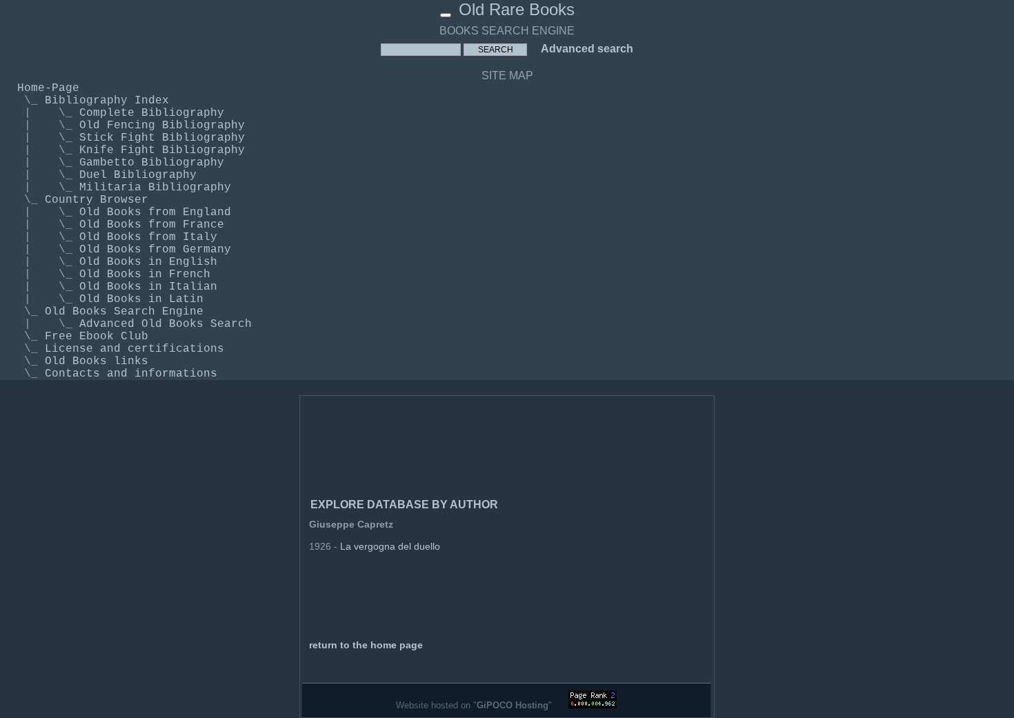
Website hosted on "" (475, 705)
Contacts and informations (131, 374)
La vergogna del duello (390, 546)
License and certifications (134, 349)
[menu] (445, 15)
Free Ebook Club (96, 336)
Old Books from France (151, 225)
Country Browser (96, 200)
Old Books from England (155, 212)
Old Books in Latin (141, 299)
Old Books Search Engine (124, 312)
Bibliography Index (107, 100)
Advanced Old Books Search (165, 324)
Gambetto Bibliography (151, 163)
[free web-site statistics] (592, 705)
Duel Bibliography (138, 175)
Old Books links (96, 361)
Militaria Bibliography (155, 187)
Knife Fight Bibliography (162, 150)
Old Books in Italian (148, 287)
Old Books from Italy (148, 237)
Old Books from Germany (155, 249)
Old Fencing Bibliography (162, 125)
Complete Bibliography (151, 113)
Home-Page (48, 88)
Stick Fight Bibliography (162, 138)
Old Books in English (148, 262)
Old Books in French (144, 274)
